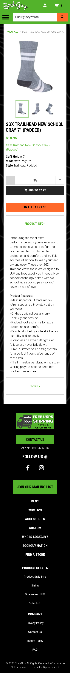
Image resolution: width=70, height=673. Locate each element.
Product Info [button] (33, 223)
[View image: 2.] (35, 109)
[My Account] (45, 5)
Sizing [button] (34, 386)
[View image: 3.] (49, 109)
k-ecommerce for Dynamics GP (40, 667)
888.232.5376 (40, 448)
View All (12, 31)
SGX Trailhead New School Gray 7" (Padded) (29, 147)
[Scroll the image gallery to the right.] (59, 109)
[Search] (62, 17)
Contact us (35, 439)
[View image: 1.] (21, 109)
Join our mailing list (35, 487)
